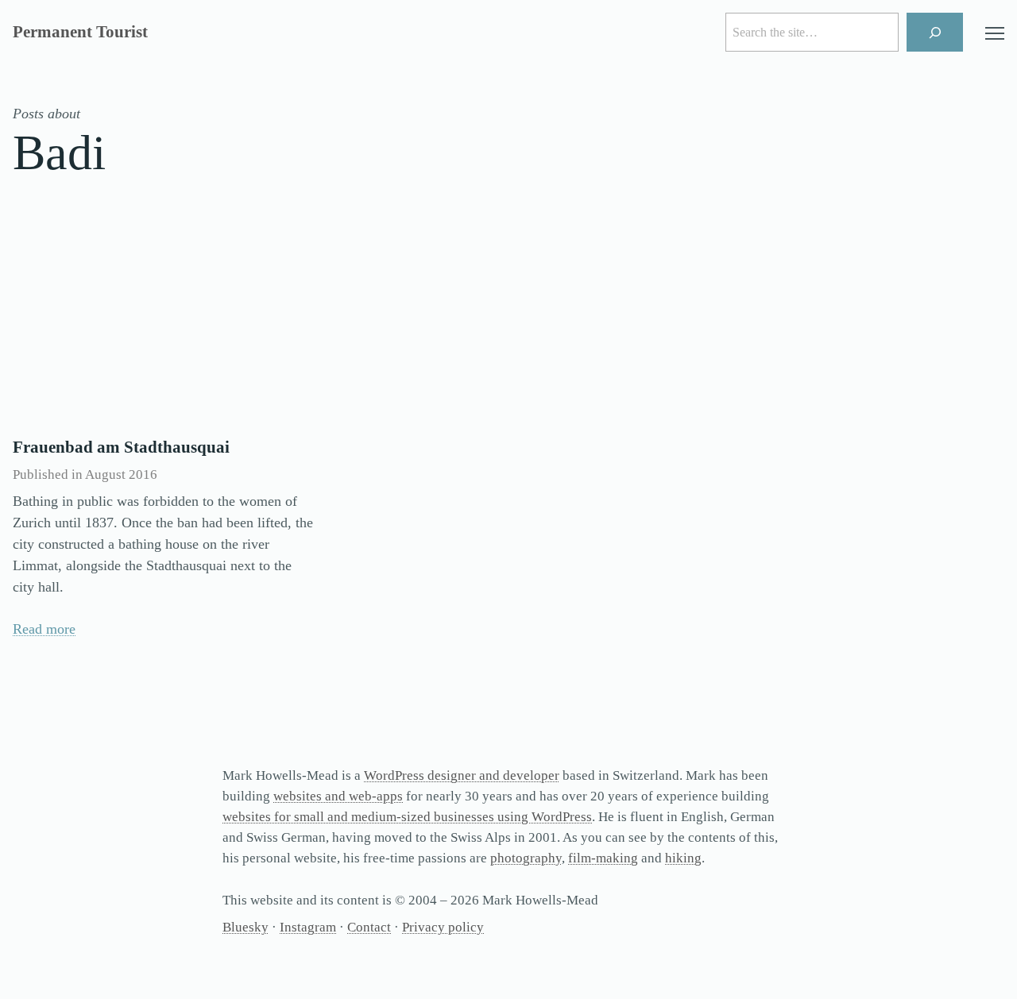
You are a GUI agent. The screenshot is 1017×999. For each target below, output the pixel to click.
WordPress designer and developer (461, 775)
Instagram (308, 927)
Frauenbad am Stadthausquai (121, 447)
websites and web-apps (338, 796)
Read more (44, 629)
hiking (683, 858)
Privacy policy (443, 927)
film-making (603, 858)
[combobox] (812, 32)
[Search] (935, 32)
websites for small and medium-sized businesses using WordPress (407, 816)
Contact (369, 927)
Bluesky (245, 927)
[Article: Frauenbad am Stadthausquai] (164, 324)
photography (526, 858)
